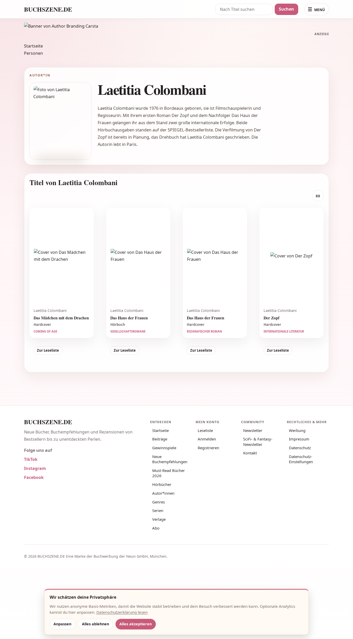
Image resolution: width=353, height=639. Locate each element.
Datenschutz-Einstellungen (301, 459)
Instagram (35, 468)
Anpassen (62, 623)
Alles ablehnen (95, 623)
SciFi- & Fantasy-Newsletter (257, 441)
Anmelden (207, 438)
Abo (155, 528)
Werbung (297, 430)
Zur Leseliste (48, 350)
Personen (33, 53)
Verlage (159, 519)
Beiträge (159, 438)
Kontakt (250, 452)
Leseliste (205, 430)
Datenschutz (300, 447)
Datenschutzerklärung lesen (122, 612)
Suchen (286, 9)
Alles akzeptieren (135, 623)
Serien (157, 510)
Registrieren (208, 447)
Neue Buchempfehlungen (169, 459)
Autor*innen (163, 493)
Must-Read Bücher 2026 (168, 473)
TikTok (30, 459)
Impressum (299, 438)
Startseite (33, 46)
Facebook (34, 477)
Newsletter (252, 430)
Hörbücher (161, 484)
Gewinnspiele (164, 447)
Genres (158, 501)
